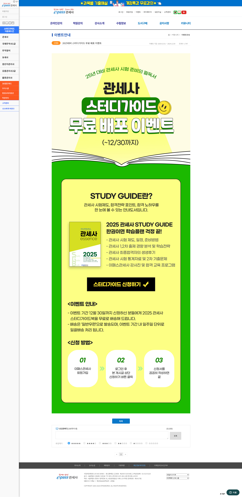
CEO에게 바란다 (8, 108)
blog (6, 23)
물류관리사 (7, 77)
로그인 (4, 16)
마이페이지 (148, 12)
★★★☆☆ (107, 443)
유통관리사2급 (9, 70)
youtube (9, 23)
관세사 (5, 36)
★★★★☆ (91, 443)
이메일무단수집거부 (161, 465)
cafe (12, 23)
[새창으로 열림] (9, 29)
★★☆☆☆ (122, 443)
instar (3, 23)
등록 (175, 436)
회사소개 (77, 465)
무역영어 (6, 50)
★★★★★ (76, 443)
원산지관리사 (8, 64)
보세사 (5, 57)
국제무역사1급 (9, 43)
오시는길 (92, 465)
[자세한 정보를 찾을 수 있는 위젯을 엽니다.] (232, 492)
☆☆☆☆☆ (153, 443)
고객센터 (5, 103)
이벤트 (138, 12)
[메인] (63, 13)
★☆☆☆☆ (138, 443)
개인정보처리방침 (139, 465)
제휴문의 (107, 465)
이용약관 (122, 465)
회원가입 (5, 11)
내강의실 (158, 12)
